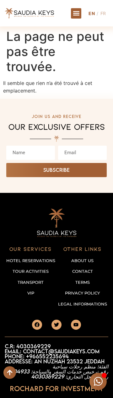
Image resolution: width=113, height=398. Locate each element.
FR (103, 13)
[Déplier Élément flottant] (98, 381)
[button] (76, 13)
